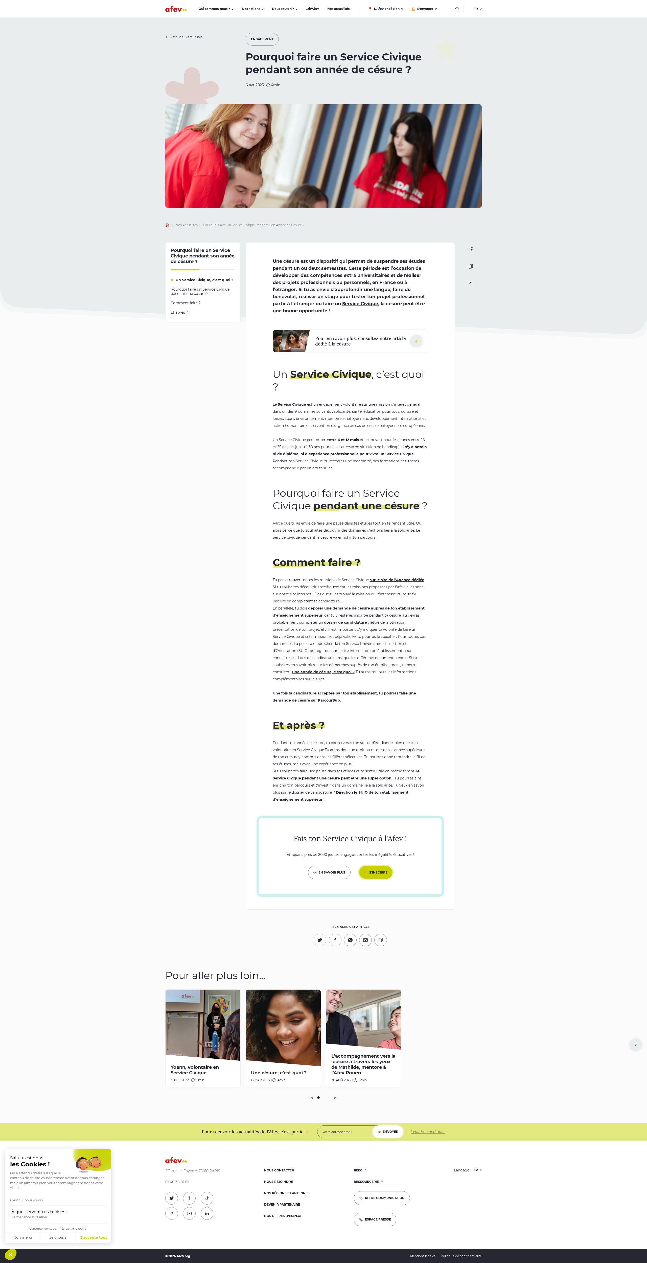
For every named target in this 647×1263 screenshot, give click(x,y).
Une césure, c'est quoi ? (279, 1073)
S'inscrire (378, 872)
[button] (11, 1254)
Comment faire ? (187, 303)
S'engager (425, 9)
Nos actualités (338, 9)
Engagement (262, 39)
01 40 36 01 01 (177, 1182)
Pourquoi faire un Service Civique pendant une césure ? (200, 291)
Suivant (334, 1097)
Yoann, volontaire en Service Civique (195, 1070)
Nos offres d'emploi (282, 1216)
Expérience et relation (30, 1217)
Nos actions (251, 9)
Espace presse (377, 1219)
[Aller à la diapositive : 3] (328, 1097)
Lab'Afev (312, 9)
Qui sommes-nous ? (214, 9)
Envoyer (390, 1132)
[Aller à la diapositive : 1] (318, 1097)
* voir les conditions (428, 1131)
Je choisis (58, 1237)
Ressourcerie (367, 1182)
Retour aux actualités (186, 37)
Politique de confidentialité (461, 1256)
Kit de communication (384, 1198)
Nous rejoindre (278, 1182)
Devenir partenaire (282, 1204)
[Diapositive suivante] (635, 1044)
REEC (358, 1170)
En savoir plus (331, 872)
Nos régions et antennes (287, 1193)
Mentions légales (422, 1256)
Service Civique (360, 304)
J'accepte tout (93, 1237)
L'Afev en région (386, 9)
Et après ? (179, 312)
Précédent (312, 1097)
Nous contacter (279, 1170)
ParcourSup (329, 700)
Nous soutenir (283, 9)
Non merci (22, 1237)
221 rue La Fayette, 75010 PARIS (192, 1171)
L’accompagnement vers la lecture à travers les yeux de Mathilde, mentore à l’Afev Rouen (363, 1064)
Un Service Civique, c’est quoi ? (204, 280)
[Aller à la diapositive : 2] (323, 1097)
